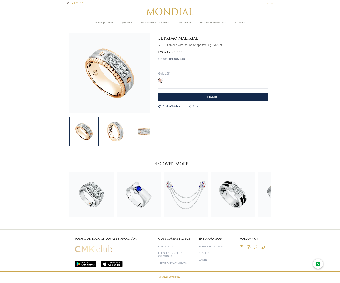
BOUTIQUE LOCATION (211, 246)
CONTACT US (165, 246)
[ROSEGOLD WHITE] (160, 80)
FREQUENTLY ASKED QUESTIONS (170, 255)
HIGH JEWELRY (104, 22)
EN (73, 3)
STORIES (240, 22)
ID (68, 3)
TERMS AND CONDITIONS (172, 262)
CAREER (203, 259)
